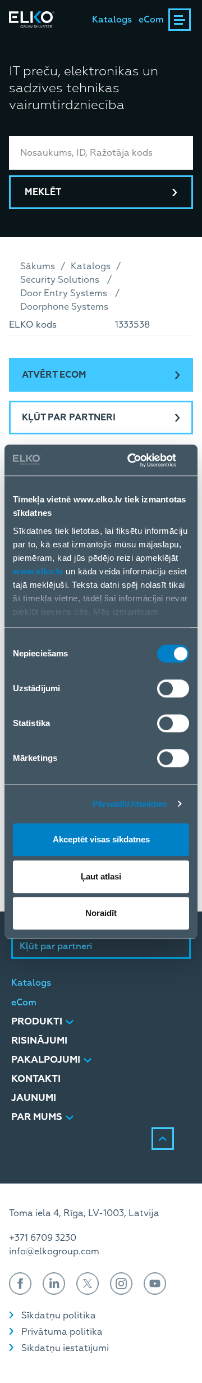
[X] (87, 1283)
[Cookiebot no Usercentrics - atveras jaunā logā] (142, 460)
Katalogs (112, 19)
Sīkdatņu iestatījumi (65, 1348)
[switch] (173, 688)
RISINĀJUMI (39, 1040)
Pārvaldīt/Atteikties (130, 804)
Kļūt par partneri (69, 417)
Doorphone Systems (64, 306)
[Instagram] (121, 1283)
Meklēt (43, 192)
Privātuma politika (62, 1331)
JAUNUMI (33, 1098)
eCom (151, 19)
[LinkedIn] (54, 1283)
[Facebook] (20, 1283)
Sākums (37, 266)
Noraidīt (101, 913)
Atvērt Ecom (54, 374)
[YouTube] (155, 1283)
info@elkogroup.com (54, 1251)
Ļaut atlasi (101, 876)
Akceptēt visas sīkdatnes (101, 839)
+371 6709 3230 (42, 1238)
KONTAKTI (36, 1079)
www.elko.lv (38, 571)
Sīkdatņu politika (58, 1315)
